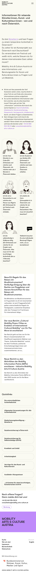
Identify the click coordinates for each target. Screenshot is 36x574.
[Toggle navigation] (32, 3)
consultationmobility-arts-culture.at (15, 502)
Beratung (7, 507)
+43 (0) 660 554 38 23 (9, 500)
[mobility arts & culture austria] (7, 3)
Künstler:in (13, 39)
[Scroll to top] (31, 570)
